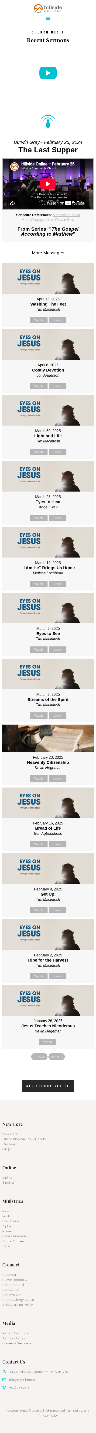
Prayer (7, 1231)
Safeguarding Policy (17, 1304)
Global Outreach (14, 1241)
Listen (57, 320)
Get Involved (11, 1295)
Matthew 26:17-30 (66, 215)
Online (7, 1177)
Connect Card (13, 1285)
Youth (6, 1216)
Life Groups (10, 1221)
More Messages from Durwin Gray (48, 220)
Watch (38, 320)
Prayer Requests (14, 1279)
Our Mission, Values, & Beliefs (23, 1139)
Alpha (6, 1226)
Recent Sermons (15, 1333)
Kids (5, 1211)
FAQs (6, 1149)
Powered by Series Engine (48, 1069)
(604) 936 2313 (18, 1387)
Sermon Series (13, 1338)
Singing (8, 1182)
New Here (10, 1134)
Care (6, 1246)
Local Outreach (14, 1236)
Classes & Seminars (16, 1343)
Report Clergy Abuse (18, 1300)
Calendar (9, 1274)
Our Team (9, 1144)
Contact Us (10, 1289)
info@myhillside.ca (22, 1380)
